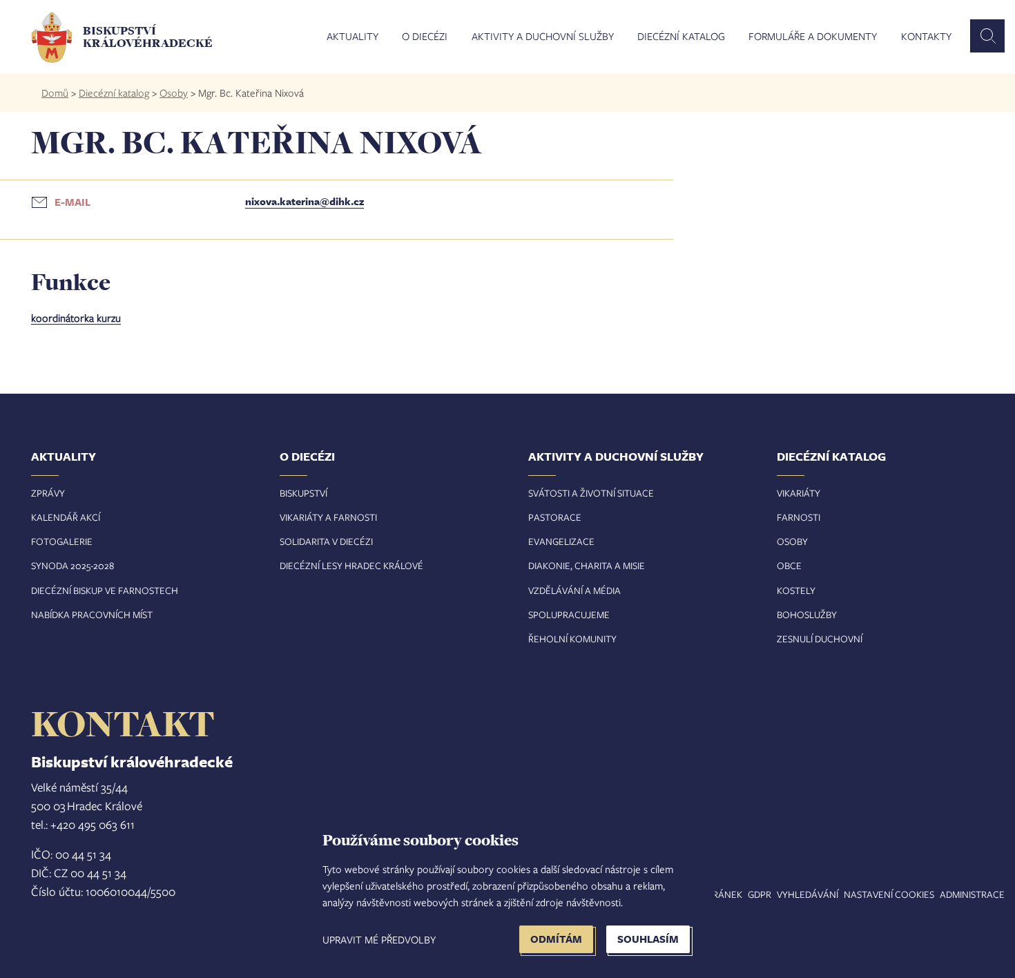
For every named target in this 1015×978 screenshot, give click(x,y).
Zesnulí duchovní (819, 638)
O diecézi (424, 36)
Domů (54, 92)
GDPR (759, 894)
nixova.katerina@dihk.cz (304, 201)
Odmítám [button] (556, 939)
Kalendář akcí (65, 517)
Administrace (972, 894)
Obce (789, 565)
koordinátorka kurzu (76, 318)
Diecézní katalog (681, 36)
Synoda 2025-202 (70, 565)
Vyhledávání (807, 894)
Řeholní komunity (572, 638)
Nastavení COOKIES (889, 894)
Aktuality (352, 36)
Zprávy (48, 492)
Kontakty (926, 36)
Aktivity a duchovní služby (543, 36)
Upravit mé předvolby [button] (379, 939)
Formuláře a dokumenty (812, 36)
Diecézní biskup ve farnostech (104, 590)
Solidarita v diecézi (326, 541)
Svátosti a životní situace (591, 492)
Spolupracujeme (569, 614)
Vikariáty (798, 492)
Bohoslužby (807, 614)
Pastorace (554, 517)
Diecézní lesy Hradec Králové (351, 565)
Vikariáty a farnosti (328, 517)
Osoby (174, 92)
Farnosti (798, 517)
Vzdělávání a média (574, 590)
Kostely (796, 590)
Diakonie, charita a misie (586, 565)
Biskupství (303, 492)
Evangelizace (561, 541)
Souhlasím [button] (648, 939)
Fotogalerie (62, 541)
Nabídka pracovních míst (92, 614)
